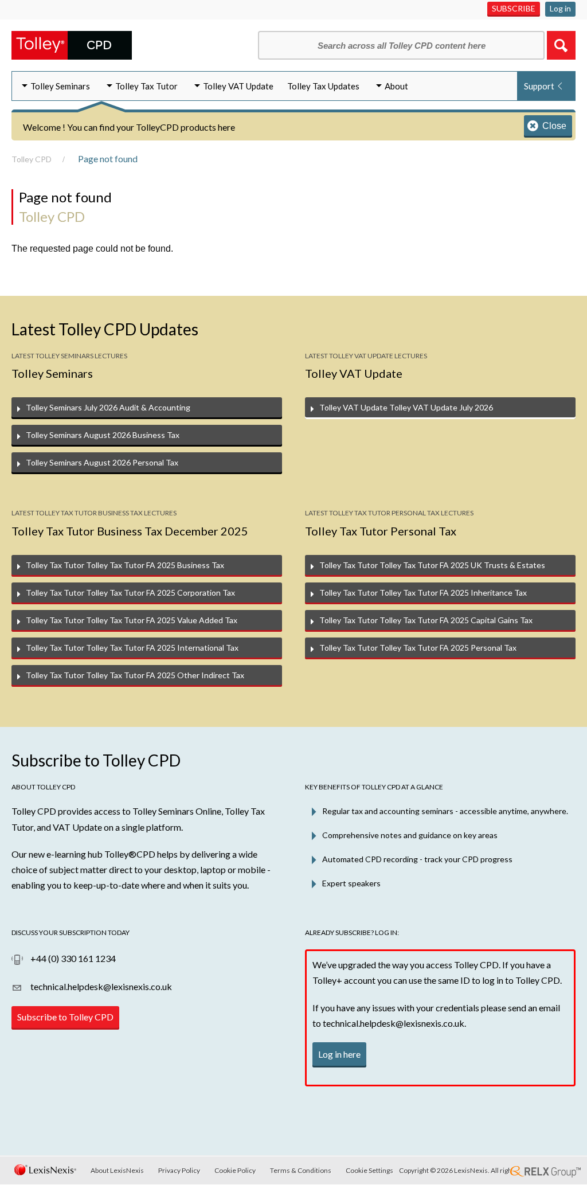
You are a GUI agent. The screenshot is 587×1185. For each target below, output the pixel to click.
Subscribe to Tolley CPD (65, 1016)
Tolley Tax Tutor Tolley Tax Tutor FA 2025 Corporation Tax (130, 592)
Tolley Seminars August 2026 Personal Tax (102, 462)
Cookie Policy (235, 1170)
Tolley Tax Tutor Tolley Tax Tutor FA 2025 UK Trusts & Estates (432, 565)
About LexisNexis (117, 1170)
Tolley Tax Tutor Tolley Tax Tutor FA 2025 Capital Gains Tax (426, 620)
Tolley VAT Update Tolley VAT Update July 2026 (406, 407)
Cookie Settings (369, 1170)
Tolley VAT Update (238, 86)
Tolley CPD (31, 159)
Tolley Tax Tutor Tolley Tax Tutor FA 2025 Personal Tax (417, 647)
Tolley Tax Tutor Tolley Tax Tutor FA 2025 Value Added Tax (131, 620)
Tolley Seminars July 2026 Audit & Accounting (108, 407)
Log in (560, 8)
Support (539, 86)
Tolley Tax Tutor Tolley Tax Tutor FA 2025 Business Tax (125, 565)
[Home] (71, 43)
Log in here (339, 1054)
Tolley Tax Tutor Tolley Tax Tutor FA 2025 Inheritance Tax (423, 592)
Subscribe (513, 8)
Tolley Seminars (60, 86)
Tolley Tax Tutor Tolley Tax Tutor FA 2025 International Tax (132, 647)
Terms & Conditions (300, 1170)
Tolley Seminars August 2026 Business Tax (102, 435)
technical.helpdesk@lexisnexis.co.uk (100, 986)
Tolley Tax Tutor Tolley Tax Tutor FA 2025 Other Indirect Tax (135, 675)
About (396, 86)
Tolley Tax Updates (323, 86)
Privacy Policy (179, 1170)
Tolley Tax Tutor (146, 86)
